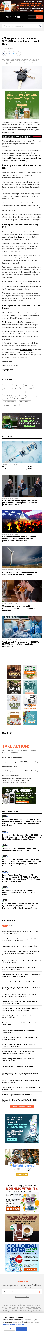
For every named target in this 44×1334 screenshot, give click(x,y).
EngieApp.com (7, 370)
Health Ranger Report (10, 811)
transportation (28, 62)
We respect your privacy (22, 1297)
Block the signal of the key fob (13, 322)
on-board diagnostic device (21, 237)
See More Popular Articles (22, 1106)
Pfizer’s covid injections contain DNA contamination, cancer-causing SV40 (17, 468)
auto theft (8, 59)
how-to (16, 60)
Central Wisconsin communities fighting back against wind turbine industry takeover (20, 573)
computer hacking (34, 59)
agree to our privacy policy (13, 1324)
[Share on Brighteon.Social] (4, 53)
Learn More (9, 1329)
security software (26, 350)
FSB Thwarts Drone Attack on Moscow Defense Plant (19, 946)
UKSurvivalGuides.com (10, 365)
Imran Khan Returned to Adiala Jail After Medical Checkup (21, 982)
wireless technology (11, 405)
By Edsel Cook (6, 48)
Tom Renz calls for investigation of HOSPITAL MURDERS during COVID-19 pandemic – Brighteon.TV (20, 644)
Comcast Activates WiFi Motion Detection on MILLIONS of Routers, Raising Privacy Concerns (21, 988)
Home (4, 34)
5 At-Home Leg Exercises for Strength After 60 (17, 1095)
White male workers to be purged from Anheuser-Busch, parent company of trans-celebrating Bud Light (19, 608)
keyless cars (22, 60)
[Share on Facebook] (9, 53)
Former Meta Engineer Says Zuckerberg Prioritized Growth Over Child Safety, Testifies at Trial (21, 939)
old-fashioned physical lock (17, 331)
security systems (20, 62)
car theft (17, 59)
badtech (13, 59)
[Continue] (39, 1291)
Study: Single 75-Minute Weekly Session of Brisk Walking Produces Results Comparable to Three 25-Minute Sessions (20, 953)
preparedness (29, 60)
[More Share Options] (18, 53)
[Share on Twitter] (14, 53)
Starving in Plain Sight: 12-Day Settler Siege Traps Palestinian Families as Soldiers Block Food (18, 1052)
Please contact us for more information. (14, 782)
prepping (35, 60)
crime (3, 60)
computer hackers (24, 59)
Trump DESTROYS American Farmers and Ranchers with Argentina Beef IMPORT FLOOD (20, 849)
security (4, 62)
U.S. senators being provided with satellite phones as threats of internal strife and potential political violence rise (19, 538)
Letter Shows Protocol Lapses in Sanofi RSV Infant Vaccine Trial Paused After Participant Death (21, 975)
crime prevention (10, 60)
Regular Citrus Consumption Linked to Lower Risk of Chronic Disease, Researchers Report (19, 995)
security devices (11, 62)
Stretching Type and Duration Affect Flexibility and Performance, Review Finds (18, 1045)
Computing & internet (15, 34)
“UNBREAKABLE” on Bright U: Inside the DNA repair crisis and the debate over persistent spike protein (20, 1009)
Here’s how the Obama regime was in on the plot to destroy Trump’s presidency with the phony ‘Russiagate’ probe (19, 503)
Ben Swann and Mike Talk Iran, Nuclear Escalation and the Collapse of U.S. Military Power (19, 892)
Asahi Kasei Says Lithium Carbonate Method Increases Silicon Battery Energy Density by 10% (20, 1074)
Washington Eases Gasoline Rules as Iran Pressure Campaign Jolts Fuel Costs (18, 968)
